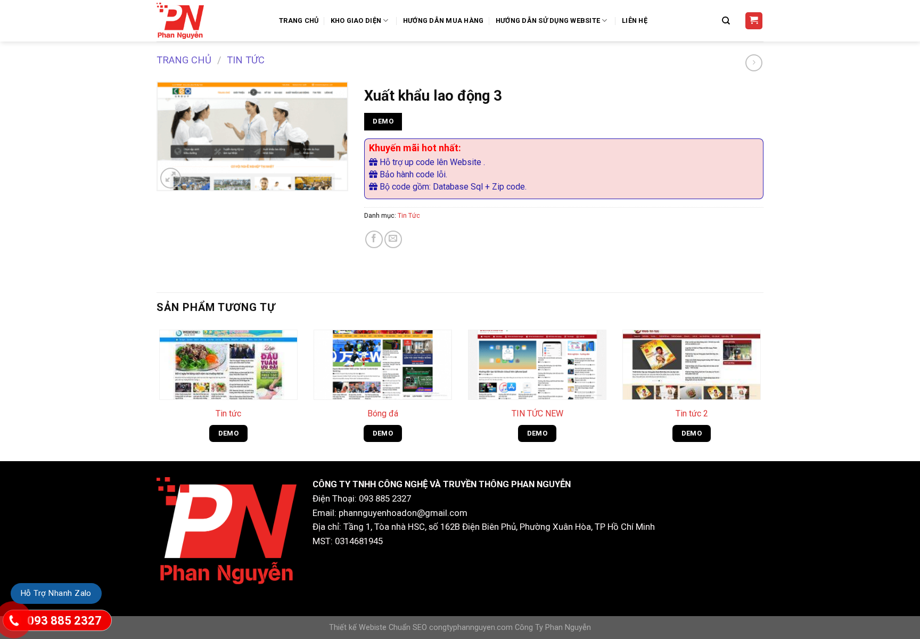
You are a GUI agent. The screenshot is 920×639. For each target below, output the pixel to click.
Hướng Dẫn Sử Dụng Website (548, 20)
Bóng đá (382, 413)
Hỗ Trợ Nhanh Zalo (56, 593)
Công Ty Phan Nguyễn (553, 627)
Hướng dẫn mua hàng (443, 20)
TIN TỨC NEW (537, 413)
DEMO (383, 121)
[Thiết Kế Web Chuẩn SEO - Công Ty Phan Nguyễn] (210, 21)
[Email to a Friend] (393, 239)
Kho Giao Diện (356, 20)
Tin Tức (246, 59)
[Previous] (157, 393)
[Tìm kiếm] (727, 21)
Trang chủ (184, 59)
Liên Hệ (634, 20)
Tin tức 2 (692, 413)
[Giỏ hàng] (754, 21)
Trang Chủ (298, 20)
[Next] (763, 393)
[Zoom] (170, 178)
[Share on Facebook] (374, 239)
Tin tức (228, 413)
